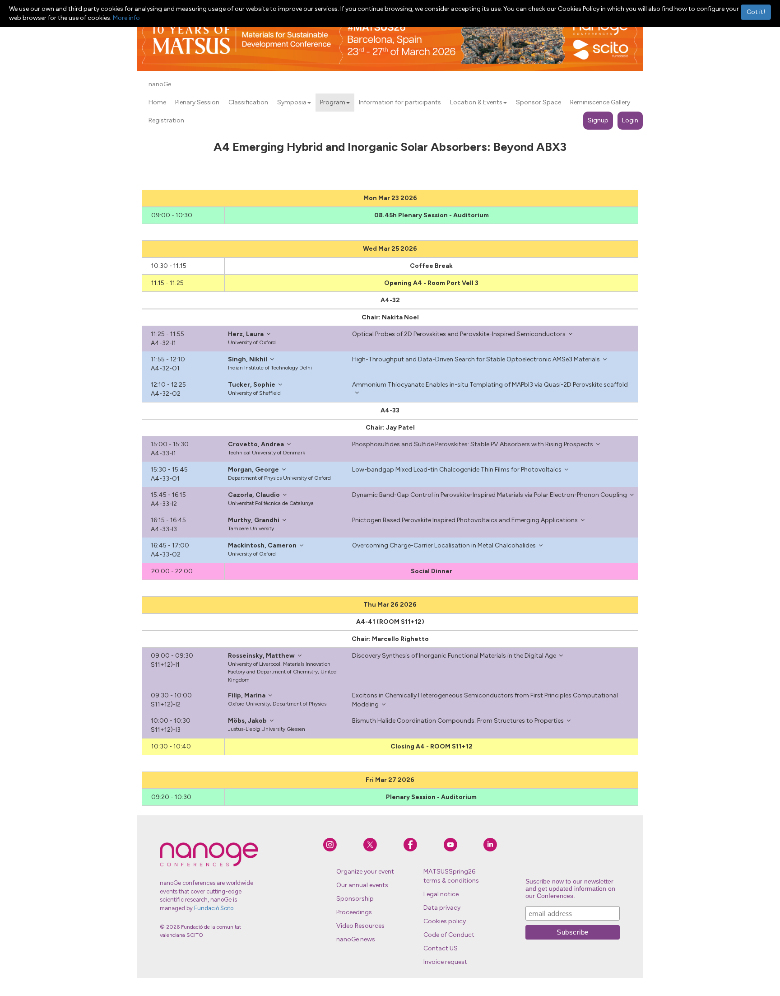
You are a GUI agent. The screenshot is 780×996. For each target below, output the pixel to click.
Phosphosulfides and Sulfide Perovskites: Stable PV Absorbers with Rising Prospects (472, 444)
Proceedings (354, 912)
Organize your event (365, 871)
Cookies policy (444, 921)
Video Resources (360, 926)
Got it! (756, 12)
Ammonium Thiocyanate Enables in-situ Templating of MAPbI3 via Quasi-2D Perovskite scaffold (490, 384)
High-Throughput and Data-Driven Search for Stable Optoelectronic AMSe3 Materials (476, 359)
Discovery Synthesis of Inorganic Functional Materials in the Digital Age (454, 655)
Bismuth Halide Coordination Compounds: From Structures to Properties (458, 721)
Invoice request (445, 962)
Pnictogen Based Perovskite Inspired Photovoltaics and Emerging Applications (465, 520)
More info (126, 18)
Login (630, 120)
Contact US (440, 948)
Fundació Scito (213, 908)
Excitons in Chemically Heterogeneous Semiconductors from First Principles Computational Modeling (485, 700)
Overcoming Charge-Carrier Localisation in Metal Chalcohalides (444, 545)
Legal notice (441, 894)
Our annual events (362, 885)
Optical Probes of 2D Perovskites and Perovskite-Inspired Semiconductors (459, 334)
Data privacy (441, 908)
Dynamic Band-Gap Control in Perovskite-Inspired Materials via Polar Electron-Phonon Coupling (489, 495)
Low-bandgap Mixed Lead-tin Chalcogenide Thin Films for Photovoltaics (457, 469)
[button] (309, 103)
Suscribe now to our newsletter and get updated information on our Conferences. (570, 888)
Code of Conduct (448, 935)
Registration (166, 120)
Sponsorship (355, 898)
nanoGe (160, 84)
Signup (598, 120)
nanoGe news (355, 939)
